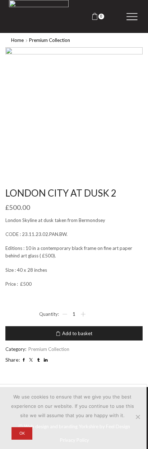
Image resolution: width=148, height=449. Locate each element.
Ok (22, 433)
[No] (137, 416)
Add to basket (77, 333)
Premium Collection (49, 40)
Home (17, 40)
